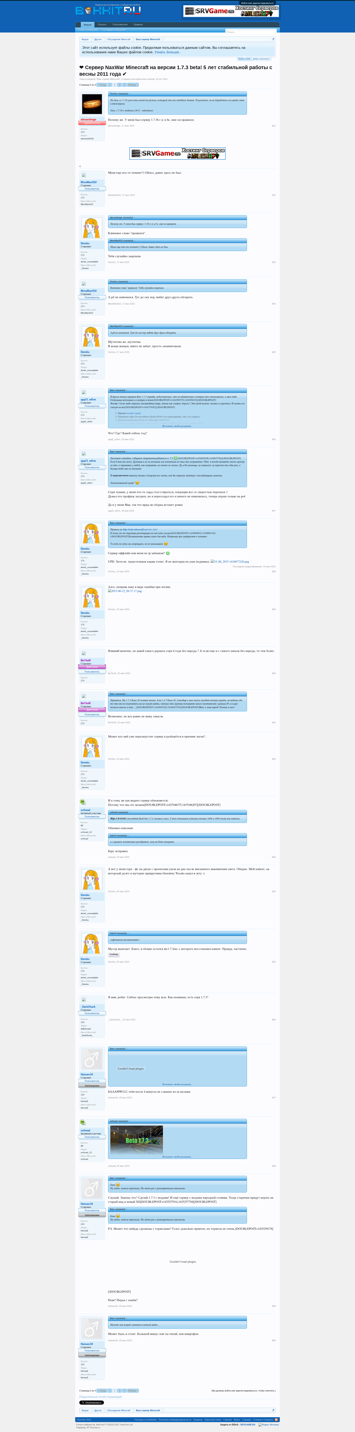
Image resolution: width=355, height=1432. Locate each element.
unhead (150, 79)
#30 (274, 673)
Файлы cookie (244, 59)
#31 (274, 722)
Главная (227, 1419)
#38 (274, 1166)
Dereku (85, 243)
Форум (87, 24)
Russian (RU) (84, 1419)
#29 (274, 609)
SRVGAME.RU (247, 1424)
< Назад (102, 85)
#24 (274, 303)
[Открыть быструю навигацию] (273, 39)
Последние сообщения (114, 30)
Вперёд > (133, 85)
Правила (138, 24)
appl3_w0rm (88, 399)
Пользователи (120, 24)
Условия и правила (263, 1419)
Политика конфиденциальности (174, 1419)
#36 (274, 1019)
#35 (274, 962)
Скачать (102, 24)
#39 (274, 1306)
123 (82, 1022)
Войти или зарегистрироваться (257, 3)
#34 (274, 891)
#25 (274, 352)
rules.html (140, 529)
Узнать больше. (167, 52)
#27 (274, 511)
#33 (274, 857)
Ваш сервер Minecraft (108, 79)
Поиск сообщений (88, 30)
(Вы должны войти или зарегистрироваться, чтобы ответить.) (244, 1390)
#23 (274, 262)
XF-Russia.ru (93, 1427)
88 (82, 825)
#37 (274, 1097)
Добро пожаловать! (261, 59)
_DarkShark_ (89, 1006)
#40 (274, 1340)
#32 (274, 759)
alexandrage (114, 125)
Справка (246, 1419)
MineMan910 (89, 182)
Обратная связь (212, 1419)
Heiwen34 (87, 1074)
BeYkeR (112, 673)
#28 (274, 571)
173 (82, 132)
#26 (274, 439)
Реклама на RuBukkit (145, 1419)
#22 (274, 195)
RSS (276, 1419)
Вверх (237, 1419)
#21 (274, 125)
